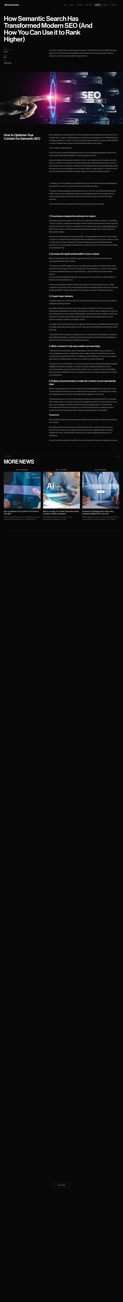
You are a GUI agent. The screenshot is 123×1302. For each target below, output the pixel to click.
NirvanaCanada (12, 5)
